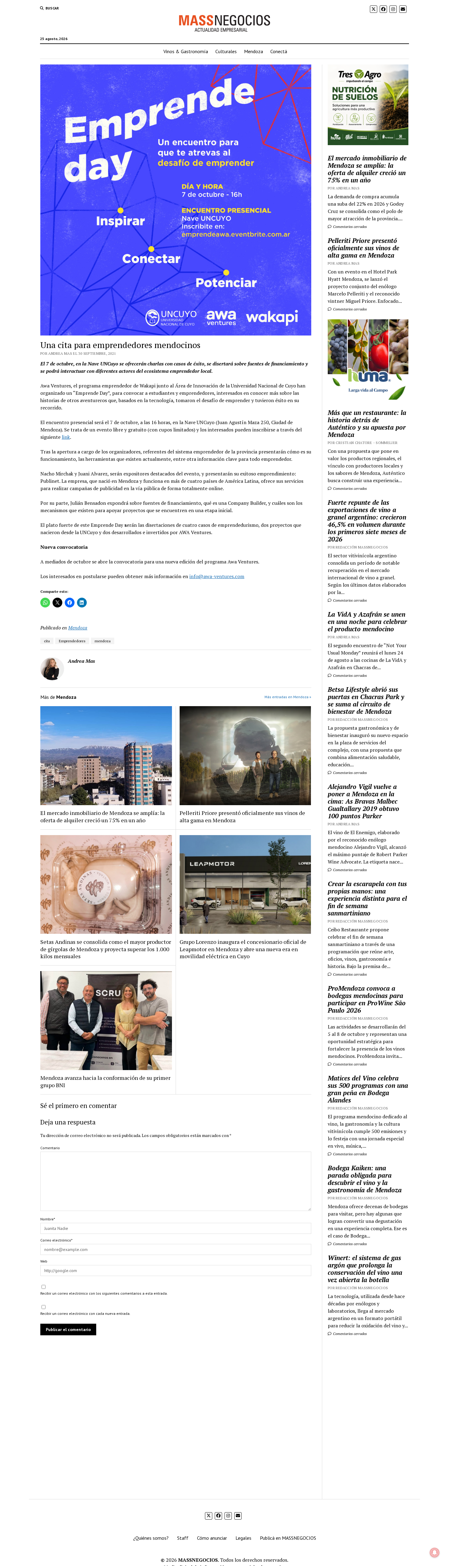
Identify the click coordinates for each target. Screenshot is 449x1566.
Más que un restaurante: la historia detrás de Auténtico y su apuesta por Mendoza (367, 423)
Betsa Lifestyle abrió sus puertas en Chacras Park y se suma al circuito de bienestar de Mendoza (366, 700)
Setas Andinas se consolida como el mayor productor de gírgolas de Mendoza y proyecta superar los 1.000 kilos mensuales (105, 949)
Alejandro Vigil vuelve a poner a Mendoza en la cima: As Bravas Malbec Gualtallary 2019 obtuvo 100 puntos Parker (363, 801)
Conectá (278, 51)
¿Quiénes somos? (151, 1538)
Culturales (226, 51)
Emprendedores (72, 641)
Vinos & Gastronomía (185, 51)
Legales (243, 1538)
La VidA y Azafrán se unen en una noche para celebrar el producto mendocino (367, 622)
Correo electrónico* (56, 1240)
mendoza (103, 641)
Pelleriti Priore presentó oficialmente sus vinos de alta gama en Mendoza (242, 816)
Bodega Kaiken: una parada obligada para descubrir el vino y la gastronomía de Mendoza (365, 1179)
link (66, 437)
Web (43, 1261)
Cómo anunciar (212, 1538)
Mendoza (253, 51)
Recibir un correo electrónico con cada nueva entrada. (85, 1313)
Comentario (50, 1148)
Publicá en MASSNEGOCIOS (288, 1538)
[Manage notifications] (435, 1552)
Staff (182, 1538)
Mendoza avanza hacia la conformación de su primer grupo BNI (105, 1081)
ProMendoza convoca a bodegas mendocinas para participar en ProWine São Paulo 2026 (367, 999)
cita (47, 641)
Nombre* (47, 1219)
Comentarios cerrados (349, 226)
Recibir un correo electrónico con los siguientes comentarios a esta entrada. (104, 1293)
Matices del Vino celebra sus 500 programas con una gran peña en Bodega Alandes (368, 1089)
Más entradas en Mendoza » (288, 697)
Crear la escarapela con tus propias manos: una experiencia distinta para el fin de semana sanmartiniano (367, 898)
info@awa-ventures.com (216, 576)
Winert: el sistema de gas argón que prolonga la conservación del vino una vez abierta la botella (365, 1268)
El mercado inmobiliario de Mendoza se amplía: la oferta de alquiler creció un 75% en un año (102, 816)
